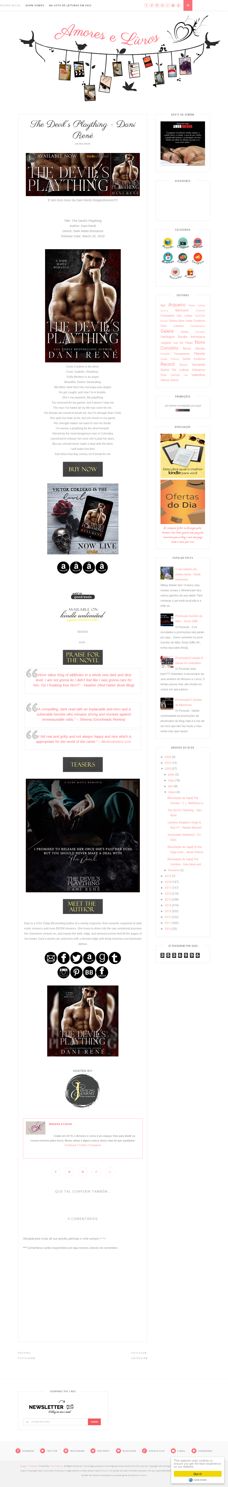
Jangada (165, 342)
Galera (167, 331)
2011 (168, 923)
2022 (168, 763)
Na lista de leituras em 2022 (70, 5)
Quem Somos (35, 5)
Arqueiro (176, 304)
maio (171, 780)
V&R (185, 375)
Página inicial (10, 5)
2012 (168, 917)
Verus (164, 380)
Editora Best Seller (181, 320)
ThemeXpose (56, 1466)
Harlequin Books (173, 337)
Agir (162, 305)
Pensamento (182, 353)
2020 (168, 768)
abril (170, 786)
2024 (168, 757)
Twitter (83, 1145)
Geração (200, 331)
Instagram (95, 1145)
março (172, 792)
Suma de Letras (174, 370)
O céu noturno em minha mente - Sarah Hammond (188, 574)
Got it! (198, 1474)
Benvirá (164, 310)
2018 (168, 882)
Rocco (183, 364)
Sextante (198, 365)
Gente (184, 331)
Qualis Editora (169, 359)
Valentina (198, 375)
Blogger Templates (29, 1466)
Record (167, 364)
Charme (200, 310)
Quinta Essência (193, 359)
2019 (168, 876)
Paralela (165, 353)
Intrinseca (197, 337)
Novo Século (194, 348)
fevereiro (174, 870)
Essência (199, 320)
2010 (168, 928)
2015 (168, 899)
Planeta (199, 354)
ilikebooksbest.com (116, 742)
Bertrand (181, 310)
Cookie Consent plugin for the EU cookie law (198, 1480)
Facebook (70, 1145)
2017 (168, 887)
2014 (168, 905)
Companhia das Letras (176, 315)
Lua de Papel (183, 342)
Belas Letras (197, 305)
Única (174, 380)
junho (171, 774)
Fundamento (197, 326)
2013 (168, 911)
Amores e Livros (60, 1124)
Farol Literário (172, 326)
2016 (168, 893)
